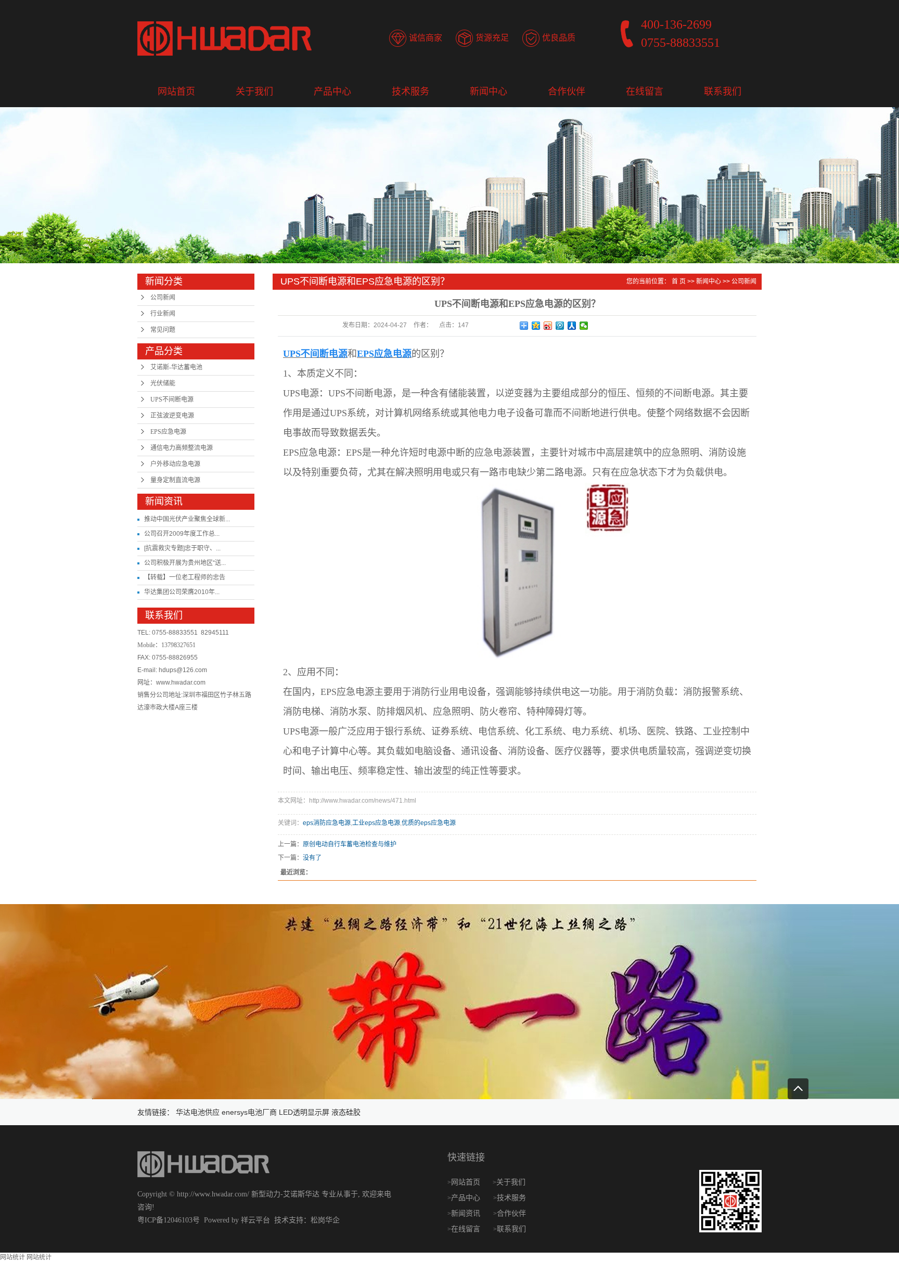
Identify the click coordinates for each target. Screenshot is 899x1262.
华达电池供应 (198, 1112)
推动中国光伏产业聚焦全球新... (187, 519)
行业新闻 (162, 313)
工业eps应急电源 (376, 823)
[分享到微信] (584, 325)
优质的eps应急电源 (429, 823)
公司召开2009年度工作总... (182, 533)
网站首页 (176, 91)
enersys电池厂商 (249, 1112)
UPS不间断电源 (172, 399)
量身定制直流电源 (175, 480)
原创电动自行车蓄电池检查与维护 (349, 844)
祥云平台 (255, 1220)
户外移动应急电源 (175, 464)
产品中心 (332, 91)
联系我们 (722, 91)
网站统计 (12, 1257)
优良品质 (558, 37)
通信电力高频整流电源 (181, 448)
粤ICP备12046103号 (168, 1220)
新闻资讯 (466, 1213)
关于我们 (254, 91)
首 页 (679, 281)
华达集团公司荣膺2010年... (182, 592)
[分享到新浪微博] (548, 325)
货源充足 (492, 37)
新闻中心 (488, 91)
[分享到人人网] (572, 325)
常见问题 (162, 329)
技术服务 (410, 91)
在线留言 (644, 91)
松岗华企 (325, 1220)
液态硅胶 (346, 1112)
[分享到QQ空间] (536, 325)
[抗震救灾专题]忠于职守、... (182, 548)
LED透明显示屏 (304, 1112)
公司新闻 (162, 297)
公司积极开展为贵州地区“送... (185, 562)
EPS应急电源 (168, 431)
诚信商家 (425, 37)
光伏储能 (162, 383)
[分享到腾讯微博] (560, 325)
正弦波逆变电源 (172, 415)
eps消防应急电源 (327, 823)
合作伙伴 (566, 91)
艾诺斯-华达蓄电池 (176, 367)
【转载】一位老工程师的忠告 (184, 577)
